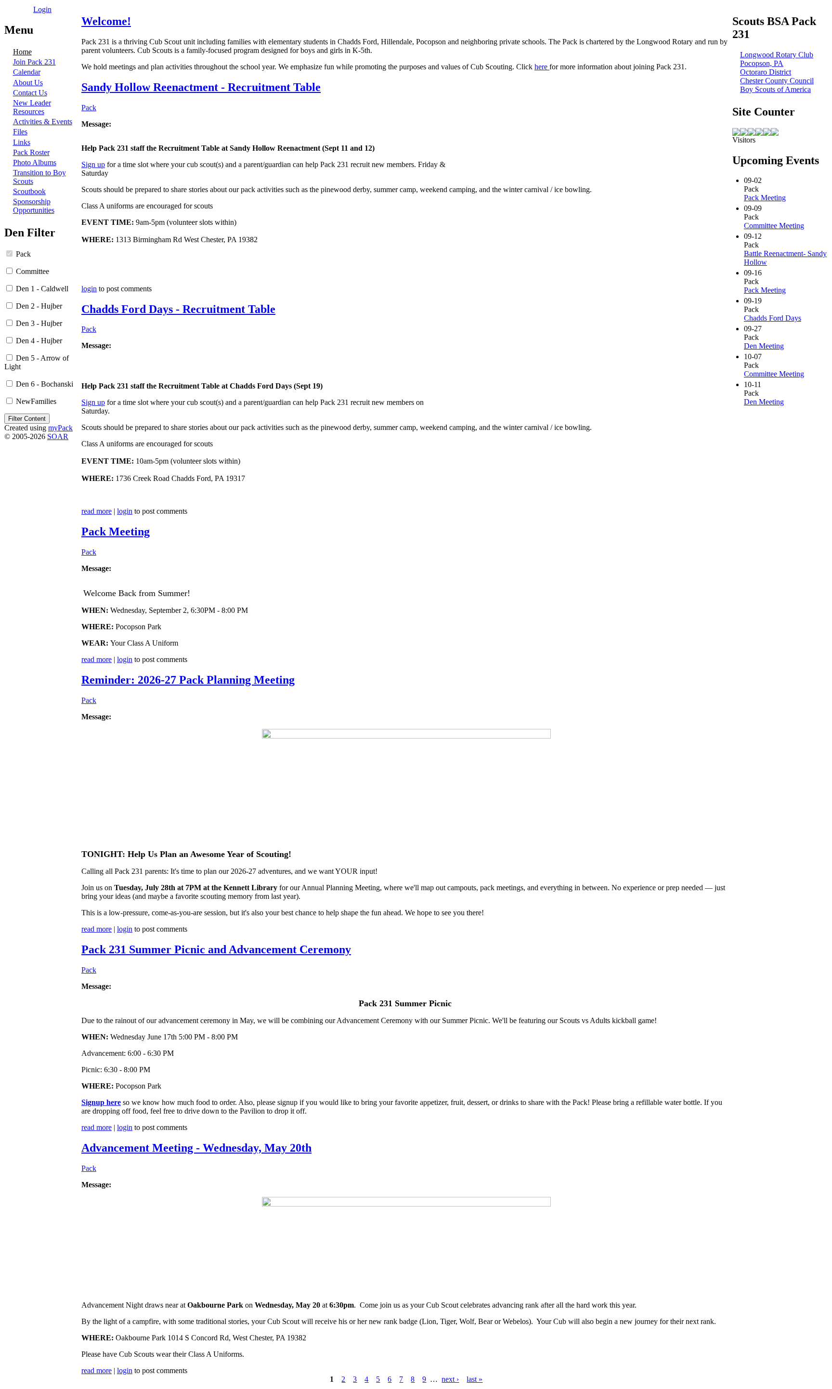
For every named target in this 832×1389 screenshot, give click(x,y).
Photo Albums (34, 162)
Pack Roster (31, 152)
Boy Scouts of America (775, 89)
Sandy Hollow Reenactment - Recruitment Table (201, 87)
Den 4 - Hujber (38, 341)
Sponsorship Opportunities (33, 205)
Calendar (26, 72)
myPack (60, 428)
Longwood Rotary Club (776, 55)
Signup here (101, 1102)
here (541, 67)
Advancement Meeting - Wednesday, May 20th (196, 1148)
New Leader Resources (32, 107)
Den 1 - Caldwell (41, 289)
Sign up (93, 164)
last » (474, 1379)
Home (22, 52)
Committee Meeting (774, 225)
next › (450, 1379)
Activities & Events (42, 121)
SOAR (57, 436)
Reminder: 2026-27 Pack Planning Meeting (188, 680)
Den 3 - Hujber (38, 323)
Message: (96, 124)
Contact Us (30, 93)
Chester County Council (777, 81)
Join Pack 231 (34, 62)
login (89, 289)
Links (21, 142)
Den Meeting (764, 346)
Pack (22, 254)
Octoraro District (765, 72)
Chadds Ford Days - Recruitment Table (178, 309)
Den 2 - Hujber (38, 306)
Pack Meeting (115, 531)
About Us (28, 82)
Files (20, 132)
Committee (31, 271)
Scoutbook (29, 191)
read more (96, 511)
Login (42, 9)
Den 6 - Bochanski (43, 384)
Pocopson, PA (761, 63)
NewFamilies (35, 401)
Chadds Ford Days (772, 318)
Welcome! (106, 21)
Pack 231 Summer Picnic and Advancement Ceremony (216, 949)
